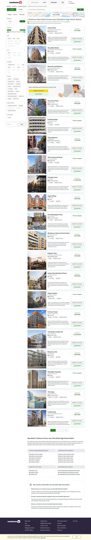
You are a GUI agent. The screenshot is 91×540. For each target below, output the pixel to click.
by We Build (50, 197)
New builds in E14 (33, 470)
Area (8, 35)
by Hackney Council (52, 121)
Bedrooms (9, 18)
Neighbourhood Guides (45, 523)
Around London (11, 45)
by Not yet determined (53, 313)
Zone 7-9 (9, 57)
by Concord (50, 179)
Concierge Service (16, 86)
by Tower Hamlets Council (54, 68)
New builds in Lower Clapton (35, 456)
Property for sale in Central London (66, 454)
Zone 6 (19, 55)
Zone (8, 50)
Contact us (59, 530)
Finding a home (44, 525)
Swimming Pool (11, 81)
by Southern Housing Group (54, 29)
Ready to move (11, 64)
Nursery (17, 91)
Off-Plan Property (29, 530)
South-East (10, 43)
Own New (59, 523)
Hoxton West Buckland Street (57, 273)
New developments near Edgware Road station (69, 470)
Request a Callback (77, 38)
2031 (23, 67)
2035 (23, 69)
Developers (54, 2)
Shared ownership (61, 525)
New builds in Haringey (34, 460)
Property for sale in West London (65, 460)
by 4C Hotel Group (52, 333)
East (14, 38)
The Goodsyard (52, 137)
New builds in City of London (35, 454)
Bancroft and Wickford (55, 66)
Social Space (16, 79)
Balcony (18, 81)
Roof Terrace (15, 98)
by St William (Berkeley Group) (55, 255)
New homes (35, 2)
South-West (17, 43)
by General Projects (52, 295)
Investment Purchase (12, 105)
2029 (14, 67)
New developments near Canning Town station (69, 474)
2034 (18, 69)
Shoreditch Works (53, 48)
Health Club (21, 96)
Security (9, 79)
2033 (14, 69)
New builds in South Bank (35, 458)
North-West (10, 41)
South (16, 41)
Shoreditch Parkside (54, 372)
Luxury (9, 117)
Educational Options (12, 93)
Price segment (10, 114)
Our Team (75, 521)
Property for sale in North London (65, 456)
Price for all (9, 27)
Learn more (43, 537)
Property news (43, 521)
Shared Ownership (11, 110)
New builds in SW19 (33, 472)
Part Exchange (11, 108)
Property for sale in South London (66, 461)
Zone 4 (9, 55)
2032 (9, 69)
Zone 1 (9, 52)
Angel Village (52, 196)
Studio (10, 21)
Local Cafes (10, 88)
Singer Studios (52, 293)
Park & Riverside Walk (12, 96)
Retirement (18, 108)
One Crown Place (53, 101)
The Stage (51, 392)
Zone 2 (14, 52)
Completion (9, 61)
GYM (16, 88)
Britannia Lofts (52, 352)
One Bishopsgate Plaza (55, 214)
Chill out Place (11, 83)
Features (9, 76)
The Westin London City (55, 332)
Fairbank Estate (53, 119)
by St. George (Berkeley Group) (55, 413)
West (20, 41)
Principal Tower (53, 177)
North (18, 38)
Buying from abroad (45, 530)
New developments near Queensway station (68, 472)
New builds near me (45, 528)
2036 (9, 72)
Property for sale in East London (65, 458)
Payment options (10, 102)
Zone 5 (14, 55)
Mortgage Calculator (29, 528)
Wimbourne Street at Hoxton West (59, 233)
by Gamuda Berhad (52, 159)
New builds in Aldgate (34, 461)
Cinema (9, 86)
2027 (23, 64)
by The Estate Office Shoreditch (55, 49)
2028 (9, 67)
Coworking (18, 83)
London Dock (52, 412)
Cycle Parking (10, 91)
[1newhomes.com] (14, 525)
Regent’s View (52, 253)
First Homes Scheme (62, 521)
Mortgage (21, 105)
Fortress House (53, 312)
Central (9, 38)
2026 (18, 64)
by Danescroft (51, 353)
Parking (9, 98)
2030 (18, 67)
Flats (44, 2)
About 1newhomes (61, 528)
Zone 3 (19, 52)
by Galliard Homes (52, 393)
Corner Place (52, 28)
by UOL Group (51, 216)
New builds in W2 (33, 474)
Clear (21, 124)
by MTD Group (51, 102)
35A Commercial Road (55, 157)
